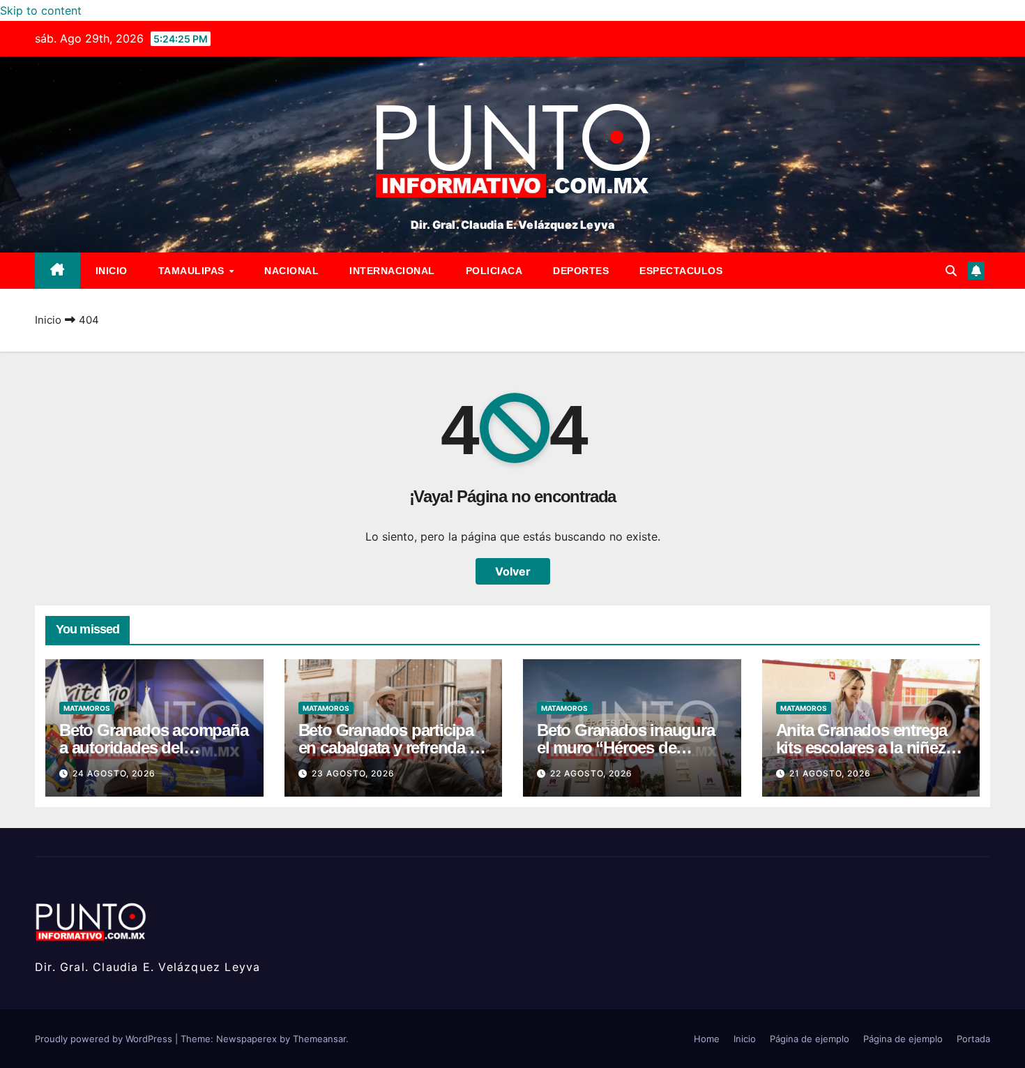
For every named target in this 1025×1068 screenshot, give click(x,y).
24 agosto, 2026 (114, 773)
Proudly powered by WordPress (105, 1038)
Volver (513, 571)
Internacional (392, 270)
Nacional (291, 270)
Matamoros (86, 708)
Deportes (581, 270)
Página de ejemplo (809, 1038)
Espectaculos (680, 270)
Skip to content (41, 10)
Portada (973, 1038)
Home (707, 1038)
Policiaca (494, 270)
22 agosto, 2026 (591, 773)
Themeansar (319, 1038)
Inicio (112, 270)
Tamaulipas (193, 270)
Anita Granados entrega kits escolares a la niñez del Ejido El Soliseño (862, 747)
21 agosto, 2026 (830, 773)
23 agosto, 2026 (353, 773)
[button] (951, 271)
